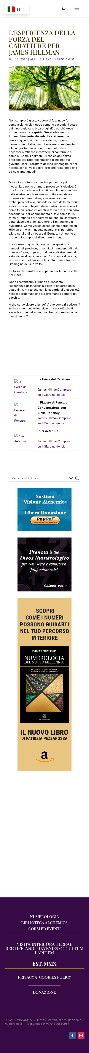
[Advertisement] (44, 836)
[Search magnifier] (77, 478)
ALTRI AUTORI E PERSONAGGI (53, 59)
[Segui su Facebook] (72, 1035)
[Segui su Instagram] (81, 1035)
